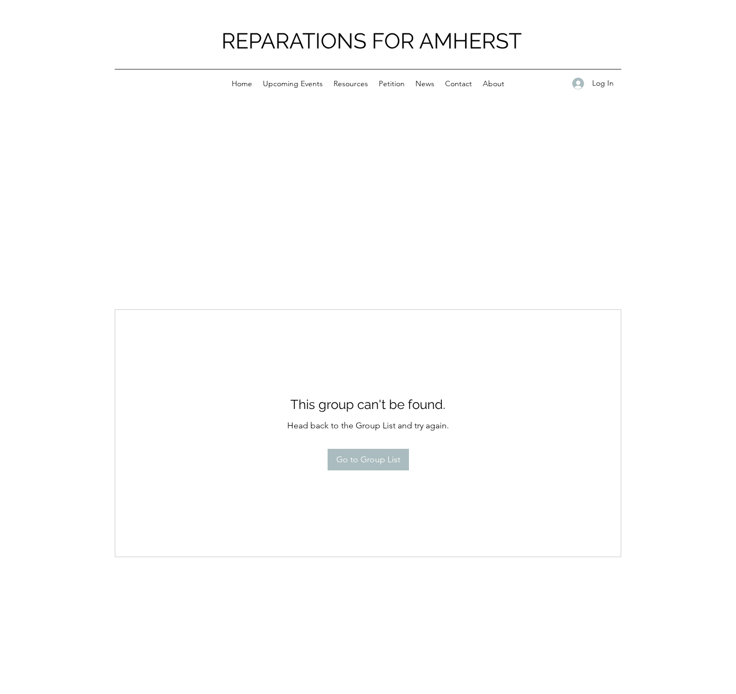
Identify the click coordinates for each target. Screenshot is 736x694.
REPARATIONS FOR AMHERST (371, 40)
